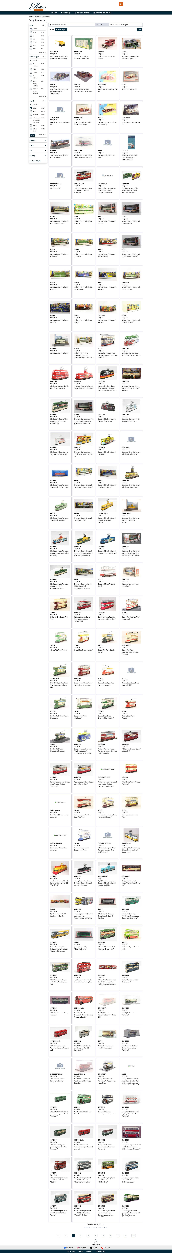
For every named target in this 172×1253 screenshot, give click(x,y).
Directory (65, 13)
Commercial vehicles (36, 65)
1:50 (34, 32)
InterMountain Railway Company (36, 120)
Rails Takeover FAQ (103, 13)
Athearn (35, 115)
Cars (34, 69)
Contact (89, 1251)
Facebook (69, 1248)
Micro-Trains (35, 130)
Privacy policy (100, 1251)
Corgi (34, 108)
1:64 (34, 49)
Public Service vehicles (35, 84)
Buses (35, 72)
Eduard (35, 125)
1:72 (34, 45)
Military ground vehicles (35, 91)
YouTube (106, 1248)
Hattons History (82, 13)
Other (35, 42)
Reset (33, 135)
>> (133, 1235)
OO (34, 39)
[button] (95, 1242)
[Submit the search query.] (50, 25)
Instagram (82, 1248)
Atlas (34, 111)
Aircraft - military (35, 77)
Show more (42, 52)
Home (53, 13)
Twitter (94, 1248)
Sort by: (100, 24)
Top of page (71, 1251)
